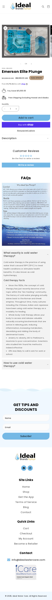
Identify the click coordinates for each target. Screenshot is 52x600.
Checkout (26, 533)
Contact (26, 512)
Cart (26, 528)
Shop (26, 492)
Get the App (26, 497)
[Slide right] (31, 64)
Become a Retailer (26, 543)
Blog (26, 507)
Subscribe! (26, 436)
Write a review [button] (26, 165)
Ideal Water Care (20, 596)
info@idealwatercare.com (28, 560)
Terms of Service (26, 502)
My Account (26, 538)
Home (26, 486)
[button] (3, 6)
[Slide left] (20, 64)
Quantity (5, 104)
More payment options (26, 130)
